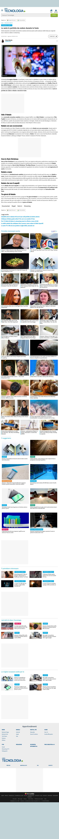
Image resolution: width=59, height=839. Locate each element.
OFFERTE (4, 456)
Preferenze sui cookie (39, 798)
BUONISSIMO (55, 795)
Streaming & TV (5, 749)
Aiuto (45, 798)
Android (18, 732)
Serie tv (20, 206)
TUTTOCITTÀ (37, 795)
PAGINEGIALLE (12, 795)
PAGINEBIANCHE (31, 795)
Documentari (6, 206)
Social (3, 747)
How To (46, 732)
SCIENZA (32, 456)
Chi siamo (15, 798)
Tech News (4, 736)
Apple (17, 734)
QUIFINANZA (50, 795)
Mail (51, 12)
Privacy (25, 798)
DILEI (41, 795)
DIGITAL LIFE (5, 529)
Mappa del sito (23, 765)
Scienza (4, 738)
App (17, 736)
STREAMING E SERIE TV (7, 25)
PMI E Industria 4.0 (49, 744)
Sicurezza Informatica (33, 745)
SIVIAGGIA (45, 795)
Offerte (3, 740)
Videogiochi (4, 751)
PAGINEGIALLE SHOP (19, 795)
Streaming (27, 206)
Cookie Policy (30, 798)
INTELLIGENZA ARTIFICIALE (36, 529)
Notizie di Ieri (5, 734)
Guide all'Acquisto (48, 734)
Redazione (19, 744)
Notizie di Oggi (5, 732)
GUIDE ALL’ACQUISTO (6, 481)
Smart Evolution (34, 734)
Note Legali (20, 798)
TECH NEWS (33, 481)
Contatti (50, 765)
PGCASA (25, 795)
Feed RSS (8, 765)
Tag (37, 765)
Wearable (32, 732)
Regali (14, 206)
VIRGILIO (6, 795)
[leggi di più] (57, 41)
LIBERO (2, 795)
